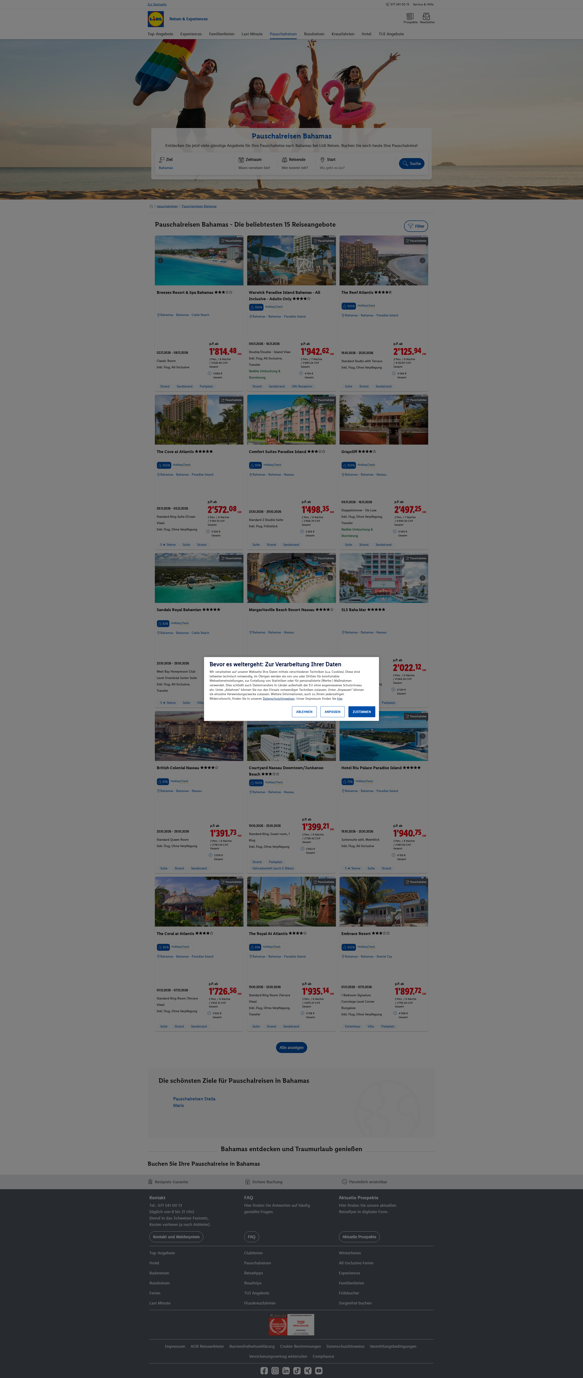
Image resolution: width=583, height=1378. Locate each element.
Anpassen (332, 712)
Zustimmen (362, 712)
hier (339, 699)
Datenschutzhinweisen (279, 699)
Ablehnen (304, 712)
